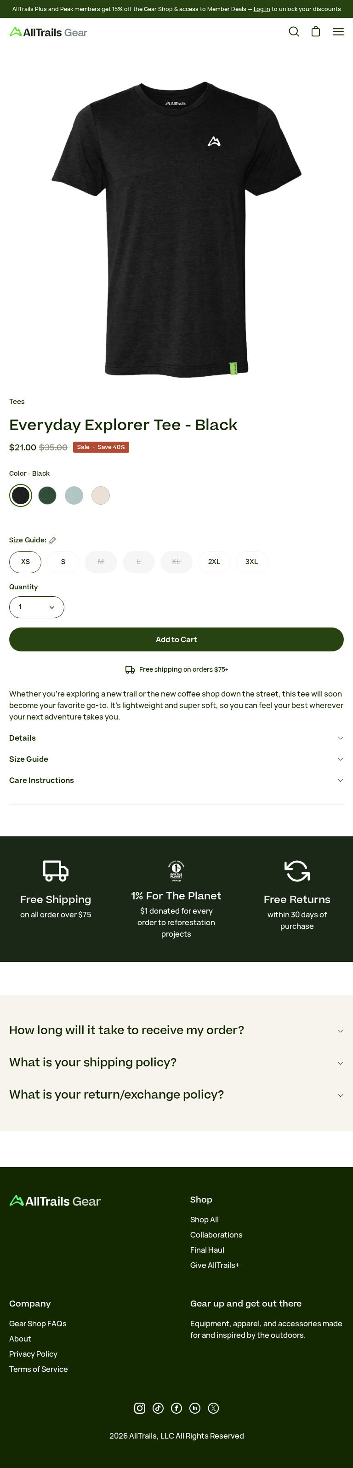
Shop (201, 1200)
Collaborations (216, 1235)
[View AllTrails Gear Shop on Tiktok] (158, 1408)
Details (22, 738)
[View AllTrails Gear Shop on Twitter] (213, 1408)
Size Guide (28, 759)
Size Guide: (27, 540)
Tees (17, 402)
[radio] (20, 495)
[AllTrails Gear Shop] (48, 31)
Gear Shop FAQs (38, 1323)
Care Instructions (41, 780)
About (20, 1339)
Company (30, 1304)
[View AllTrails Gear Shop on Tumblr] (194, 1408)
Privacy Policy (33, 1354)
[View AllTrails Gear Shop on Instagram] (139, 1408)
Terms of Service (38, 1369)
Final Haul (207, 1250)
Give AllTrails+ (215, 1265)
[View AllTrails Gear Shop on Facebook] (176, 1408)
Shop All (204, 1220)
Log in (262, 9)
